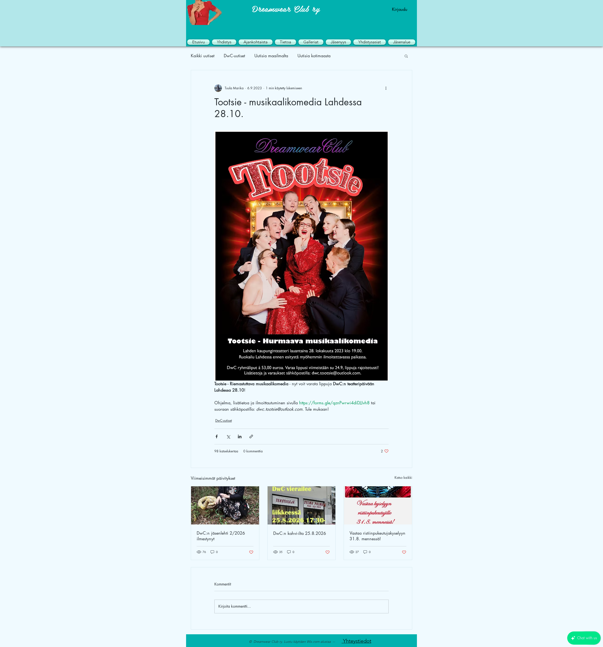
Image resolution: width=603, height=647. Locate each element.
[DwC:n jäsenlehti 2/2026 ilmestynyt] (225, 505)
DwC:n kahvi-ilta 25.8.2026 (299, 533)
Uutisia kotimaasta (313, 55)
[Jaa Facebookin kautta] (216, 436)
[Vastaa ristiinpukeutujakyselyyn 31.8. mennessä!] (378, 505)
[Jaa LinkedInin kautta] (239, 436)
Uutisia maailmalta (271, 55)
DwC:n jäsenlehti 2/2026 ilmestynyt (221, 535)
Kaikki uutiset (202, 55)
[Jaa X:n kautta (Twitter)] (228, 436)
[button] (224, 42)
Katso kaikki (403, 477)
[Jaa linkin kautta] (251, 436)
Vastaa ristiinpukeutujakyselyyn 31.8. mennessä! (377, 535)
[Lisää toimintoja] (386, 88)
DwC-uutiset (234, 55)
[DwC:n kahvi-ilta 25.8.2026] (302, 505)
